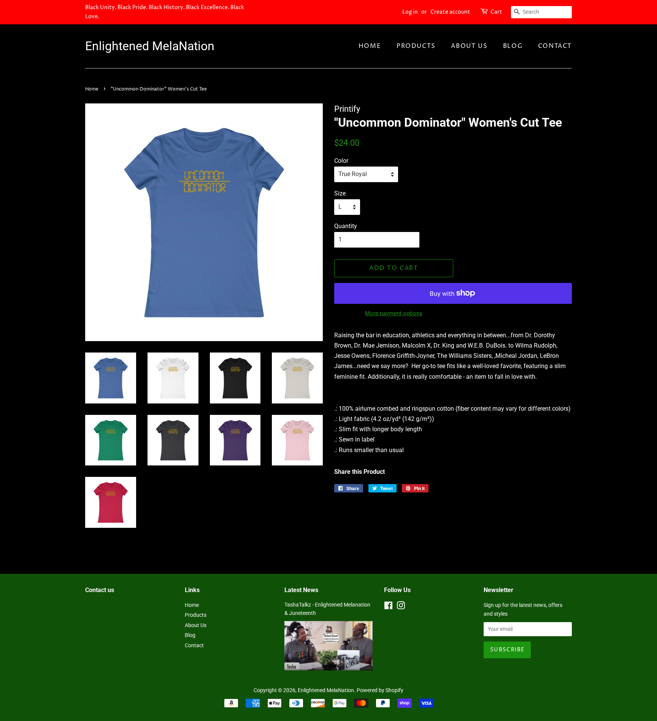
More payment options (393, 313)
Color (341, 160)
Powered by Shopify (380, 690)
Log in (410, 12)
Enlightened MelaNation (149, 46)
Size (340, 193)
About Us (469, 46)
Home (370, 46)
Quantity (345, 226)
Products (416, 46)
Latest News (301, 590)
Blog (512, 46)
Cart (496, 12)
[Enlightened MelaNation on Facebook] (388, 607)
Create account (450, 12)
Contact (555, 46)
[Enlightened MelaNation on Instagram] (401, 607)
